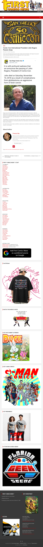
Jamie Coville (5, 203)
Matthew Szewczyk (6, 244)
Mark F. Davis (5, 177)
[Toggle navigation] (3, 17)
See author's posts (17, 143)
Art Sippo (4, 202)
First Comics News (15, 543)
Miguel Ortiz (5, 180)
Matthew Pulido (5, 179)
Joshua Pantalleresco (7, 235)
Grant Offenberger (6, 218)
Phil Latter (4, 224)
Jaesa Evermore (6, 220)
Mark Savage (5, 178)
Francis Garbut (5, 231)
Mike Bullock (5, 195)
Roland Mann (5, 207)
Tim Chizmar (5, 184)
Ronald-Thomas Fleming (7, 209)
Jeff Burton (5, 204)
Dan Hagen (4, 176)
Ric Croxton (5, 237)
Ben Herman (5, 169)
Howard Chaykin (5, 192)
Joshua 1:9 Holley (6, 194)
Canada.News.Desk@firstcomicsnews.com (29, 528)
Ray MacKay (5, 206)
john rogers (20, 149)
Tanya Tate (5, 183)
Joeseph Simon (5, 221)
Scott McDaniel (5, 196)
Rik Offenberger (5, 246)
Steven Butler (5, 210)
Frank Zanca (5, 232)
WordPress (25, 545)
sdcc (23, 149)
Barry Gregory (5, 168)
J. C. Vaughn (5, 193)
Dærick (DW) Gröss (6, 175)
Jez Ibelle (4, 234)
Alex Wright (5, 165)
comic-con (7, 149)
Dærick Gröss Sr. (6, 173)
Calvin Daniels (5, 230)
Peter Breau (5, 223)
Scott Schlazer (5, 238)
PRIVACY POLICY (23, 543)
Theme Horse (34, 543)
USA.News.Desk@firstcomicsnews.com (28, 521)
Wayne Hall (5, 239)
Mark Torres (5, 205)
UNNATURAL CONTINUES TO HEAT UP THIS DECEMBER (11, 156)
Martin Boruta (5, 222)
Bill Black (4, 170)
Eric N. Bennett (5, 216)
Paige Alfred (5, 182)
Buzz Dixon (5, 189)
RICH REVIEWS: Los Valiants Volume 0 (31, 155)
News (4, 45)
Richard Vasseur (6, 245)
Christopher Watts (6, 172)
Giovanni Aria (5, 233)
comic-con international (13, 149)
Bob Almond (5, 171)
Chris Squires (5, 215)
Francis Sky (16, 133)
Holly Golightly (5, 190)
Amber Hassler (5, 167)
